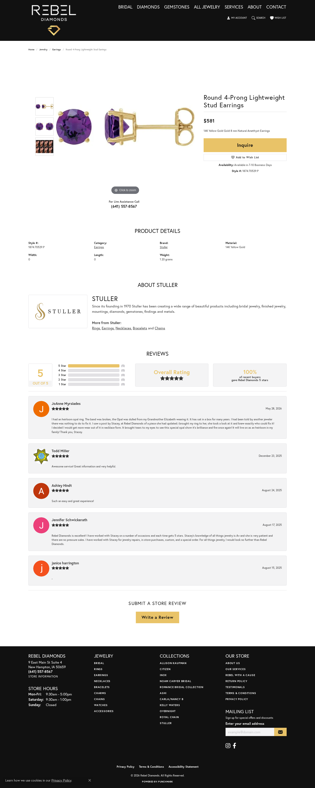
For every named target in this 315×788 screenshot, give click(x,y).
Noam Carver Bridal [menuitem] (175, 681)
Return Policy (236, 681)
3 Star (62, 375)
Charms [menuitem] (100, 693)
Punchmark (165, 781)
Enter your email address (245, 723)
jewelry (43, 49)
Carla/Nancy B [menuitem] (171, 699)
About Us (233, 663)
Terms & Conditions (241, 693)
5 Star (62, 365)
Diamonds (148, 7)
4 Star (62, 370)
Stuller (164, 247)
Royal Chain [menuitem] (169, 717)
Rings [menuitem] (98, 669)
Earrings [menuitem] (101, 675)
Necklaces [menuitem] (102, 681)
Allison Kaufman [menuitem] (173, 663)
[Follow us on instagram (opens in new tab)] (228, 746)
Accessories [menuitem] (104, 711)
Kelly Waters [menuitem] (170, 705)
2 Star (62, 379)
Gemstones (176, 7)
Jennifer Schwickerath (69, 519)
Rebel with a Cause (240, 675)
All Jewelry (207, 7)
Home (31, 49)
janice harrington (65, 563)
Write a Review (157, 617)
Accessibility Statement (184, 766)
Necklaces (123, 328)
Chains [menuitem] (99, 699)
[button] (237, 18)
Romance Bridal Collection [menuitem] (181, 687)
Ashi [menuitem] (163, 693)
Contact (276, 7)
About (255, 7)
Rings (96, 328)
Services (234, 7)
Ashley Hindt (62, 485)
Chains (160, 328)
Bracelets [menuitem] (102, 687)
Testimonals (235, 687)
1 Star (62, 384)
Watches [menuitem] (101, 705)
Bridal (125, 7)
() (123, 365)
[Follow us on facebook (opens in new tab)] (234, 746)
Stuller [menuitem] (166, 723)
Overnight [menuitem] (168, 711)
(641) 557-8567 (124, 206)
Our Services (236, 669)
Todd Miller (60, 450)
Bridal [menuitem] (99, 663)
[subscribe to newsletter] (280, 732)
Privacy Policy (237, 699)
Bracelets (140, 328)
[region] (125, 126)
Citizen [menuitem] (165, 669)
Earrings (56, 49)
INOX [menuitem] (163, 675)
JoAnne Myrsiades (66, 403)
